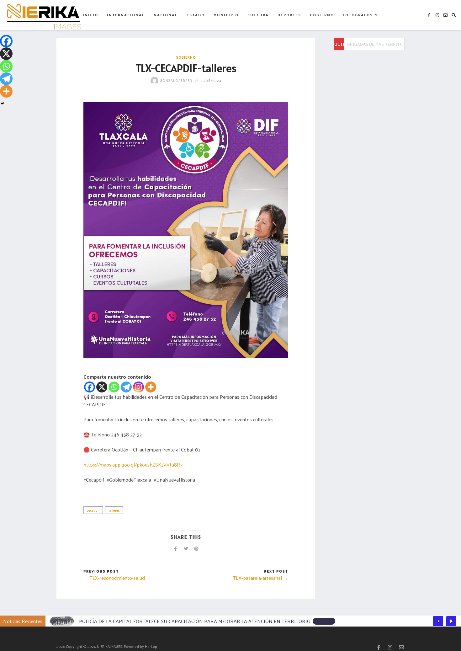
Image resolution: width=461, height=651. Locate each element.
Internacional (126, 14)
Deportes (289, 14)
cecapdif (93, 510)
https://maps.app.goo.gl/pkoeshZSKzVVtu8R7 (133, 464)
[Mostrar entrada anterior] (438, 621)
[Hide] (2, 103)
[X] (101, 387)
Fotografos (358, 14)
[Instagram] (138, 387)
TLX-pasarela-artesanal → (260, 577)
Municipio (226, 14)
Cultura (258, 14)
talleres (114, 510)
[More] (150, 387)
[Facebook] (89, 387)
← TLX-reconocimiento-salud (114, 577)
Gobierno (322, 14)
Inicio (90, 14)
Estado (196, 14)
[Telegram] (126, 387)
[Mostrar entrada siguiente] (451, 621)
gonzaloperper (175, 80)
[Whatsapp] (114, 387)
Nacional (166, 14)
